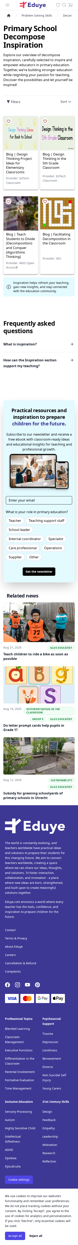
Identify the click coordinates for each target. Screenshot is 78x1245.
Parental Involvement (20, 1072)
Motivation (49, 1145)
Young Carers (51, 1088)
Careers (10, 955)
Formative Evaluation (19, 1080)
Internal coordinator (25, 539)
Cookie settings (19, 1180)
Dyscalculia (13, 1166)
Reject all (35, 1236)
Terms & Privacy (16, 938)
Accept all (15, 1236)
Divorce (47, 1067)
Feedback (49, 1120)
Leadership (50, 1136)
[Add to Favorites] (8, 121)
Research (48, 1153)
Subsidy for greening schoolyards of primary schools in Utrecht (33, 795)
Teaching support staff (46, 520)
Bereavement (51, 1058)
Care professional (23, 548)
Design (47, 1112)
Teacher (15, 520)
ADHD (9, 1150)
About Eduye (14, 947)
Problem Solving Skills (37, 15)
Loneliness (49, 1050)
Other (34, 557)
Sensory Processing (18, 1112)
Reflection (49, 1161)
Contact (10, 930)
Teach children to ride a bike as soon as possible (35, 656)
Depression (50, 1042)
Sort (64, 101)
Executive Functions (18, 1050)
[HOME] (10, 15)
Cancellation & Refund (20, 963)
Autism (10, 1120)
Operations (53, 548)
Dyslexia (10, 1158)
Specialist (55, 539)
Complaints (13, 971)
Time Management (18, 1088)
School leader (19, 529)
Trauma (47, 1034)
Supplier (15, 557)
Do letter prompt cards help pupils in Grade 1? (33, 727)
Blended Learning (17, 1029)
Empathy (48, 1128)
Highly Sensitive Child (20, 1128)
